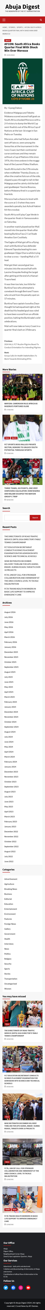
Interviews (9, 944)
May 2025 (8, 687)
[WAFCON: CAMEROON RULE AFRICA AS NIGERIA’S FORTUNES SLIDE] (22, 387)
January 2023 (10, 826)
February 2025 (10, 702)
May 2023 (8, 806)
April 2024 (8, 752)
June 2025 (8, 682)
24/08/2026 (9, 1039)
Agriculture (9, 884)
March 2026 (9, 637)
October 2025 (10, 662)
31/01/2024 (10, 55)
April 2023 (8, 811)
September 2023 (11, 787)
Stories (7, 974)
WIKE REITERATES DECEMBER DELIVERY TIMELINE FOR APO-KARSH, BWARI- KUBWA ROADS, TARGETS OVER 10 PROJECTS (22, 565)
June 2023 (8, 801)
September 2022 (11, 846)
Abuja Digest (22, 6)
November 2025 (11, 657)
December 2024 (11, 712)
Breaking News (10, 889)
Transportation (10, 979)
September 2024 (11, 727)
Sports (8, 40)
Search (6, 508)
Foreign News (10, 924)
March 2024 (9, 757)
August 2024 (10, 732)
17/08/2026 (9, 410)
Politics (7, 954)
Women (7, 989)
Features (8, 482)
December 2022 (11, 831)
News (7, 397)
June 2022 (8, 861)
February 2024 (10, 762)
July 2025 (8, 677)
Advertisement (10, 879)
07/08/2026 (9, 453)
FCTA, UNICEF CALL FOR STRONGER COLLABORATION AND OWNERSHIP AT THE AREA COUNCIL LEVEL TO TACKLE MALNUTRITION (21, 579)
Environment (10, 914)
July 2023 (8, 796)
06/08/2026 (9, 500)
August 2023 (10, 791)
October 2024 (10, 722)
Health (7, 939)
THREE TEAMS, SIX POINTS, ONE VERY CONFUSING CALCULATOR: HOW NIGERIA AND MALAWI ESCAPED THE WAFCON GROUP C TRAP (22, 492)
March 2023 (9, 816)
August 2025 (10, 672)
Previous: (22, 344)
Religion (7, 959)
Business (8, 894)
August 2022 (10, 851)
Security (7, 964)
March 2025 (9, 697)
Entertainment (10, 909)
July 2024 (8, 737)
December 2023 (11, 772)
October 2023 (10, 782)
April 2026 (8, 632)
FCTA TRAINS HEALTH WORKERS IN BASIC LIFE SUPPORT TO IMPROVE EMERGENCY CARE (20, 592)
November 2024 (11, 717)
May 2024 (8, 747)
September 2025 (11, 667)
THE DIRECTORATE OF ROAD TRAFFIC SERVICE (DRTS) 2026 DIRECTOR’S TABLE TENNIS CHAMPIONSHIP (22, 539)
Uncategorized (10, 984)
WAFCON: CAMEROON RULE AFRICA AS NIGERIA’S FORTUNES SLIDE (21, 405)
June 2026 (8, 622)
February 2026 (10, 642)
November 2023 (11, 777)
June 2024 (8, 742)
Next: (20, 355)
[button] (5, 19)
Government (9, 934)
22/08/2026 (9, 1132)
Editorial (8, 899)
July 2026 (8, 617)
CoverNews (21, 1306)
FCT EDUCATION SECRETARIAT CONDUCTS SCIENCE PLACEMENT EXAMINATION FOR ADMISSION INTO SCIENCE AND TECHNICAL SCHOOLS (21, 551)
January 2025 (10, 707)
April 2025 (8, 692)
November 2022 (11, 836)
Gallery (7, 929)
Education (8, 904)
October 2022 (10, 841)
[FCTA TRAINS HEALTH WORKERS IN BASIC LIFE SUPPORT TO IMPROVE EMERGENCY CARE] (22, 1199)
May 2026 (8, 627)
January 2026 (10, 647)
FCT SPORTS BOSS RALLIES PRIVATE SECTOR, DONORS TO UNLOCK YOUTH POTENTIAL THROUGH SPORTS (21, 447)
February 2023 (10, 821)
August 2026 (10, 612)
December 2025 (11, 652)
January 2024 (10, 767)
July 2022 (8, 856)
